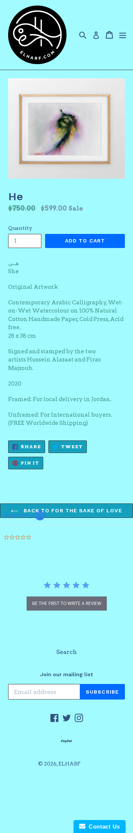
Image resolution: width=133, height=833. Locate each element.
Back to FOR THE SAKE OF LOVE (72, 510)
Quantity (20, 228)
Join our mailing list (66, 674)
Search (66, 651)
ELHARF (69, 764)
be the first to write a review (66, 603)
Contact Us (102, 826)
